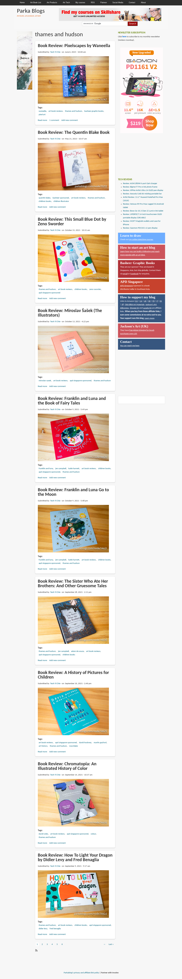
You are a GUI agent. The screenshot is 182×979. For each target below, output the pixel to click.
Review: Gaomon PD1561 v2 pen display (140, 228)
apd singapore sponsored (49, 293)
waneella (42, 111)
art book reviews (55, 111)
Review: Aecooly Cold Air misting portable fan (142, 194)
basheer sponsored (61, 198)
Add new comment (69, 120)
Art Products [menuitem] (52, 2)
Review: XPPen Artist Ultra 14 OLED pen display (143, 190)
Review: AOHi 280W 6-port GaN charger (140, 183)
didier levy (43, 929)
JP (122, 305)
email (125, 274)
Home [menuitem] (22, 2)
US (136, 301)
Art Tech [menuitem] (66, 2)
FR (153, 301)
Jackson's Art (151, 305)
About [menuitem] (143, 2)
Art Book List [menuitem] (35, 2)
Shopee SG (134, 308)
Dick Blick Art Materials (134, 305)
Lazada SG (147, 308)
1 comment (54, 120)
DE (149, 301)
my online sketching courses (141, 240)
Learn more (149, 318)
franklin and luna (46, 469)
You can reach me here (129, 346)
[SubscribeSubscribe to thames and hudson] (36, 950)
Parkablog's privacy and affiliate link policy (81, 973)
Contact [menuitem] (132, 2)
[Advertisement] (139, 153)
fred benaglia (55, 929)
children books (45, 201)
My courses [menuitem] (80, 2)
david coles (43, 834)
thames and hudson (73, 111)
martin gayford (100, 743)
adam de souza (77, 651)
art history (43, 746)
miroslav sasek (45, 381)
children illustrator (61, 201)
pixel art (42, 115)
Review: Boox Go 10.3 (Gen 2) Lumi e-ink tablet (143, 211)
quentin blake (44, 198)
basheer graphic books (94, 111)
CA (141, 301)
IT (157, 301)
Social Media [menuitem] (117, 2)
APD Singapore (126, 286)
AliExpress (124, 308)
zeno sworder (95, 289)
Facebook (134, 274)
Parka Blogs (31, 11)
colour (93, 834)
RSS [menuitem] (93, 2)
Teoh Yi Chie (55, 52)
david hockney (85, 743)
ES (161, 301)
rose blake (73, 746)
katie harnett (73, 469)
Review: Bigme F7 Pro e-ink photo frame (140, 187)
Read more (42, 120)
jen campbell (60, 469)
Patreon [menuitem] (103, 2)
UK (145, 301)
